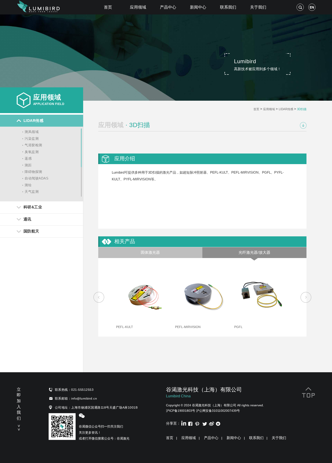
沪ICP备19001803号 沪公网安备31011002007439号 (203, 410)
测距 (28, 165)
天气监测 (32, 191)
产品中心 (168, 7)
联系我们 (228, 7)
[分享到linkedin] (183, 423)
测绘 (28, 185)
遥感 (28, 158)
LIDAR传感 (286, 109)
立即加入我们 (19, 408)
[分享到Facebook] (190, 423)
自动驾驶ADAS (36, 178)
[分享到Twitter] (204, 423)
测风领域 (32, 132)
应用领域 (138, 7)
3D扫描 (301, 109)
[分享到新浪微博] (211, 423)
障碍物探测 (33, 172)
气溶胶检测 (33, 145)
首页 (108, 7)
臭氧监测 (32, 152)
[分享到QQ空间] (218, 423)
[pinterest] (197, 423)
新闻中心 (198, 7)
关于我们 (258, 7)
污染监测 (32, 138)
